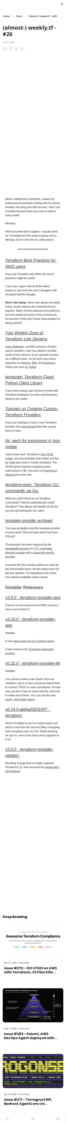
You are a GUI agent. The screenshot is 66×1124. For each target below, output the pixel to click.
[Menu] (62, 4)
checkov (26, 362)
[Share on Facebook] (5, 48)
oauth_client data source (20, 699)
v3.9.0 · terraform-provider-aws (33, 597)
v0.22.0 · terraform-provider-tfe (32, 663)
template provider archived (28, 520)
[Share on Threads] (16, 48)
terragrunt (49, 362)
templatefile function (17, 548)
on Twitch (30, 367)
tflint (34, 362)
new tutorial (28, 426)
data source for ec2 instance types (33, 641)
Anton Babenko (14, 346)
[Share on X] (10, 48)
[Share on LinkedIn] (22, 48)
